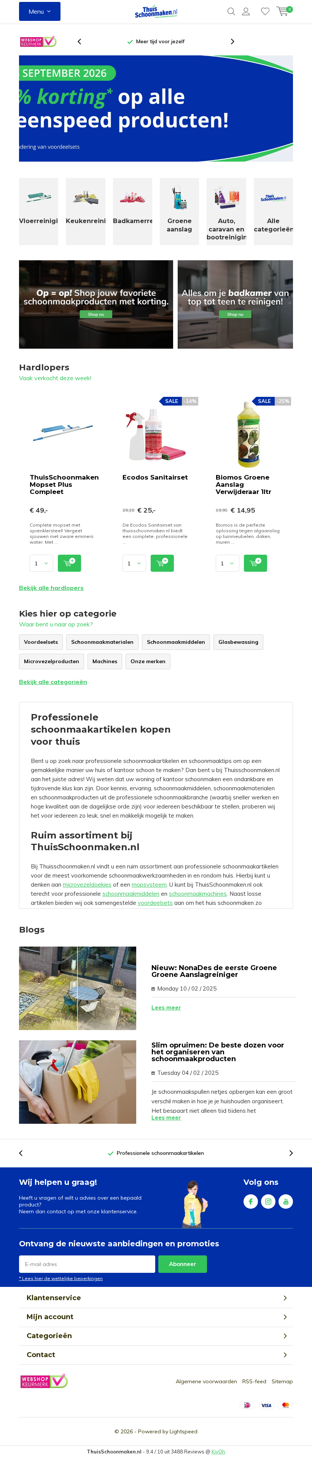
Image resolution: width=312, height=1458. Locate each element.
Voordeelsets (41, 642)
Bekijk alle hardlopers (51, 587)
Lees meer (166, 1007)
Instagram (268, 1201)
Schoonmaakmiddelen (176, 642)
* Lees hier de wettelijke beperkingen (61, 1278)
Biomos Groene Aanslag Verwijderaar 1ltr (243, 484)
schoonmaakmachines (198, 893)
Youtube (286, 1201)
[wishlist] (265, 11)
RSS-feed (254, 1381)
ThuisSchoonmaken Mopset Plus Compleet (64, 484)
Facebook (251, 1201)
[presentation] (83, 41)
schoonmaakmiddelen (130, 893)
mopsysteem (149, 884)
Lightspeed (183, 1431)
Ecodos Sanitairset (155, 477)
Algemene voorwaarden (206, 1381)
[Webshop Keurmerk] (38, 42)
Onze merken (148, 661)
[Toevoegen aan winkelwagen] (69, 563)
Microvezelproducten (51, 661)
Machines (104, 661)
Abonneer (182, 1264)
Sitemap (282, 1381)
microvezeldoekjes (87, 884)
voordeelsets (155, 902)
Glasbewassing (238, 642)
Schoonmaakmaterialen (102, 642)
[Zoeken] (231, 11)
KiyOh (218, 1452)
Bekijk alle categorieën (53, 682)
